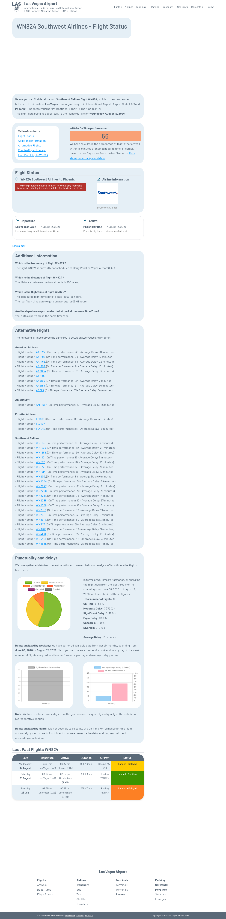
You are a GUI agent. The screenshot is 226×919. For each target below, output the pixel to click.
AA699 (40, 390)
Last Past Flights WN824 (33, 155)
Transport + (168, 6)
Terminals (122, 880)
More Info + (197, 6)
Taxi (79, 894)
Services (160, 894)
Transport (82, 884)
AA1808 (40, 366)
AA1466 (40, 361)
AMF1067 (41, 404)
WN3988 (41, 529)
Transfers (82, 904)
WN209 (40, 476)
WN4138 (41, 534)
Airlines (129, 6)
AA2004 (41, 371)
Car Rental (182, 6)
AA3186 (40, 385)
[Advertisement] (113, 65)
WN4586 (41, 543)
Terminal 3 (122, 889)
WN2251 (41, 495)
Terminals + (142, 6)
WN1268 (41, 452)
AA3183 (40, 380)
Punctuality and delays (32, 150)
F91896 (40, 419)
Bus (78, 889)
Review (210, 6)
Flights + (117, 6)
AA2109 (40, 375)
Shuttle (81, 899)
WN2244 (41, 481)
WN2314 (41, 519)
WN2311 (41, 514)
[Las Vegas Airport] (16, 7)
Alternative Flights (29, 145)
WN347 (40, 524)
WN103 (40, 443)
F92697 (40, 423)
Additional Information (32, 140)
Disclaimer (70, 915)
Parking (155, 6)
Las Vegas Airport (40, 3)
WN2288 (41, 500)
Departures (44, 889)
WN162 (40, 457)
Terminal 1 (122, 884)
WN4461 (41, 538)
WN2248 (41, 490)
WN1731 (40, 462)
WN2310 (41, 510)
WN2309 (41, 505)
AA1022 (40, 352)
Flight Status (26, 135)
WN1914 (41, 471)
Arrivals (42, 884)
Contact (80, 915)
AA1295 (40, 356)
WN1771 (40, 466)
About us (89, 915)
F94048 (40, 428)
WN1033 (41, 447)
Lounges (160, 899)
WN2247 (41, 486)
